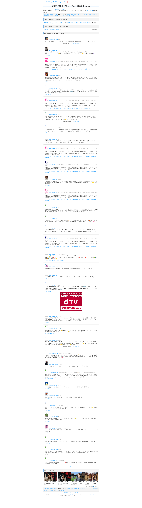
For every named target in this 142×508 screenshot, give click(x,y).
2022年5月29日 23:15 (53, 395)
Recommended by (89, 486)
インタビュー (57, 15)
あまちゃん (51, 22)
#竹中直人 (47, 81)
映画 (48, 14)
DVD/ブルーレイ (70, 15)
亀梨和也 (46, 29)
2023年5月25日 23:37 (53, 128)
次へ (71, 466)
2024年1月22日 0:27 (53, 50)
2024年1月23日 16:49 (53, 39)
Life (80, 22)
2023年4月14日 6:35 (53, 275)
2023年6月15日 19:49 (53, 75)
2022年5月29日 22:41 (53, 405)
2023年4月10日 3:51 (53, 316)
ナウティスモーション (54, 2)
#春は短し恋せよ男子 (91, 156)
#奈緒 (51, 378)
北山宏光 (51, 29)
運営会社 (76, 492)
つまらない (82, 14)
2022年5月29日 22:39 (53, 428)
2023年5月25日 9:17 (53, 139)
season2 (46, 22)
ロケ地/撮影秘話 (93, 488)
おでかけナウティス (65, 494)
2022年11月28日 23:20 (53, 353)
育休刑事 (68, 22)
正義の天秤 (76, 43)
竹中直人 (58, 29)
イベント (63, 15)
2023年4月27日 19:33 (53, 266)
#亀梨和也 (47, 185)
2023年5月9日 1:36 (53, 207)
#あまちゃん (48, 69)
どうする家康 (57, 22)
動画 (90, 14)
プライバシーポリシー (68, 492)
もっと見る (94, 22)
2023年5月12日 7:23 (53, 192)
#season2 (50, 94)
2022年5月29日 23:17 (53, 385)
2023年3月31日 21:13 (53, 340)
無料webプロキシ (93, 494)
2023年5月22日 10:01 (53, 148)
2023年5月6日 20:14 (53, 228)
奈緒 (54, 29)
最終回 (93, 14)
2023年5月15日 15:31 (53, 164)
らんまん (63, 22)
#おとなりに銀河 (55, 69)
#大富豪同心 (75, 156)
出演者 (51, 15)
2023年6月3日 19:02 (53, 100)
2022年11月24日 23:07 (53, 364)
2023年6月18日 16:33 (53, 61)
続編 (72, 14)
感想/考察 (76, 14)
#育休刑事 (81, 69)
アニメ (55, 14)
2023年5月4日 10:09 (53, 238)
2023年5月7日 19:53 (53, 218)
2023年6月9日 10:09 (53, 88)
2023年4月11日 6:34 (53, 285)
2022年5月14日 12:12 (53, 460)
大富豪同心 (84, 22)
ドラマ (51, 14)
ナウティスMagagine (55, 494)
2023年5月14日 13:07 (53, 179)
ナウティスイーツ (85, 494)
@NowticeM (90, 10)
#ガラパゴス (75, 69)
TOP (45, 14)
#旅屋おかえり (82, 156)
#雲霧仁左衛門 (87, 69)
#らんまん (69, 69)
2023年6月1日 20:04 (53, 114)
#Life (46, 94)
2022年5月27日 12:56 (53, 449)
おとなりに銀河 (74, 22)
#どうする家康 (63, 69)
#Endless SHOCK (54, 260)
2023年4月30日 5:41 (53, 254)
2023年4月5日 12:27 (53, 328)
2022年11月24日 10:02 (53, 372)
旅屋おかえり (90, 22)
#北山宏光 (47, 55)
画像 (87, 14)
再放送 (68, 14)
